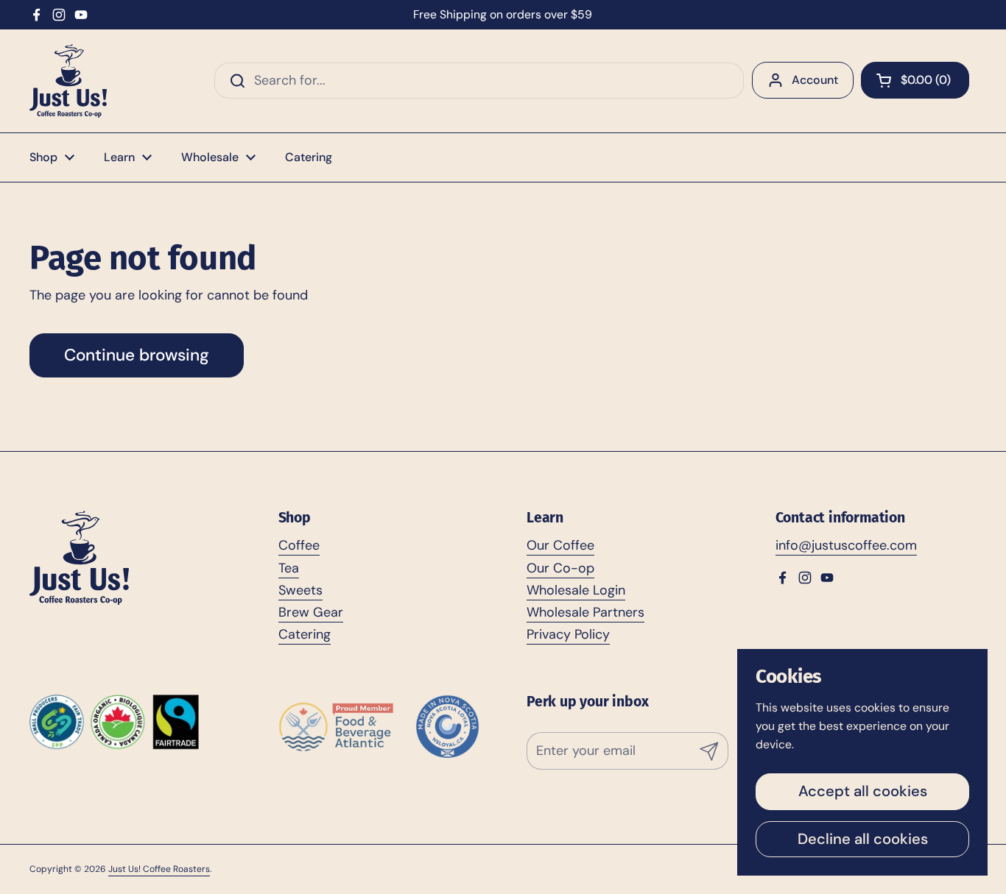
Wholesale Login (576, 590)
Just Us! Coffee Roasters (159, 869)
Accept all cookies (862, 791)
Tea (288, 568)
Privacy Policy (568, 634)
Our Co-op (560, 568)
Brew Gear (310, 612)
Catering (304, 634)
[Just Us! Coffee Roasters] (68, 81)
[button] (915, 80)
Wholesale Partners (585, 612)
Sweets (300, 590)
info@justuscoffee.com (846, 545)
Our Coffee (560, 545)
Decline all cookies (863, 838)
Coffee (299, 545)
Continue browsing (136, 355)
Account (815, 80)
